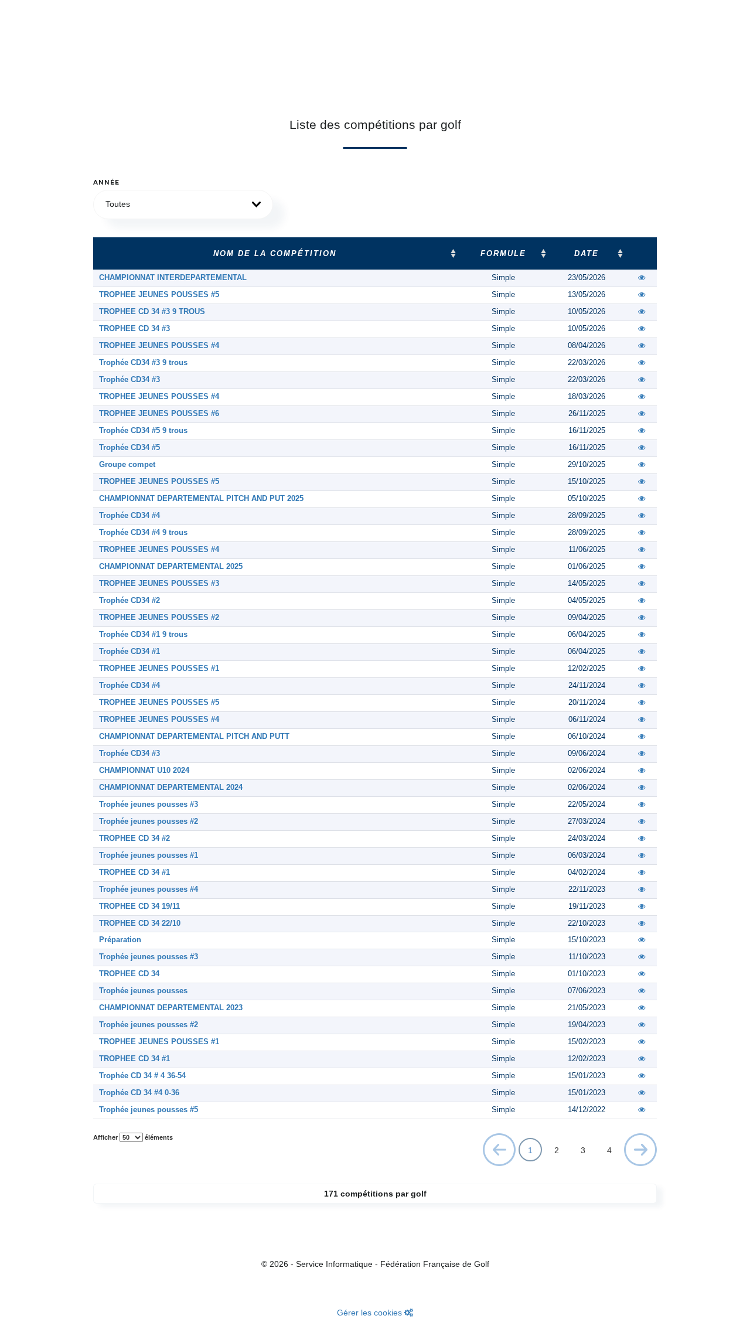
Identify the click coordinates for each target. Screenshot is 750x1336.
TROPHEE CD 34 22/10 (139, 923)
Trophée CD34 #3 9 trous (143, 363)
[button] (183, 204)
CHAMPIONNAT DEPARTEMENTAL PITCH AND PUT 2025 (201, 499)
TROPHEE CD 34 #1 (134, 872)
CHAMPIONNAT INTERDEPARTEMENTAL (173, 278)
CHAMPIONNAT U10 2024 (144, 770)
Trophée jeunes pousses (143, 991)
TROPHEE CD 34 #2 (134, 838)
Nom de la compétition (274, 254)
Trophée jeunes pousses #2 (148, 821)
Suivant (641, 1149)
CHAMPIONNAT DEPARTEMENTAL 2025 (171, 567)
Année (106, 182)
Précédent (499, 1152)
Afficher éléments (133, 1137)
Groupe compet (127, 465)
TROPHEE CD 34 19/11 (139, 906)
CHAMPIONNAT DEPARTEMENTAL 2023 (171, 1008)
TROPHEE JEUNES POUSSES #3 (159, 584)
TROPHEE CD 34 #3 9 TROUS (152, 312)
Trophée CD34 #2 (129, 601)
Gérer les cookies (370, 1312)
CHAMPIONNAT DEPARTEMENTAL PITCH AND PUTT (194, 736)
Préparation (120, 940)
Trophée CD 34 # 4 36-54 (142, 1076)
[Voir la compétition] (642, 278)
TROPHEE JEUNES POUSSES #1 (159, 668)
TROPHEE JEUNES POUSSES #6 (159, 414)
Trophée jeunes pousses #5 (148, 1110)
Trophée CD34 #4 (129, 516)
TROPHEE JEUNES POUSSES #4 (159, 346)
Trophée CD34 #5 (129, 448)
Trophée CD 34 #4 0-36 (139, 1093)
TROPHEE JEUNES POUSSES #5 (159, 295)
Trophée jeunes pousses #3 (148, 804)
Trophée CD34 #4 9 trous (143, 533)
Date (586, 254)
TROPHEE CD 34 (129, 974)
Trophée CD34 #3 (129, 380)
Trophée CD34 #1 (129, 651)
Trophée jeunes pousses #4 (148, 889)
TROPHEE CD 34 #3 (134, 329)
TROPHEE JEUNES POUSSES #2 (159, 618)
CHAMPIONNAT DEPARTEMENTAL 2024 (171, 787)
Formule (503, 254)
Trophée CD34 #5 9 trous (143, 431)
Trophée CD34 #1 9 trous (143, 634)
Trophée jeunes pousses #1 (148, 855)
